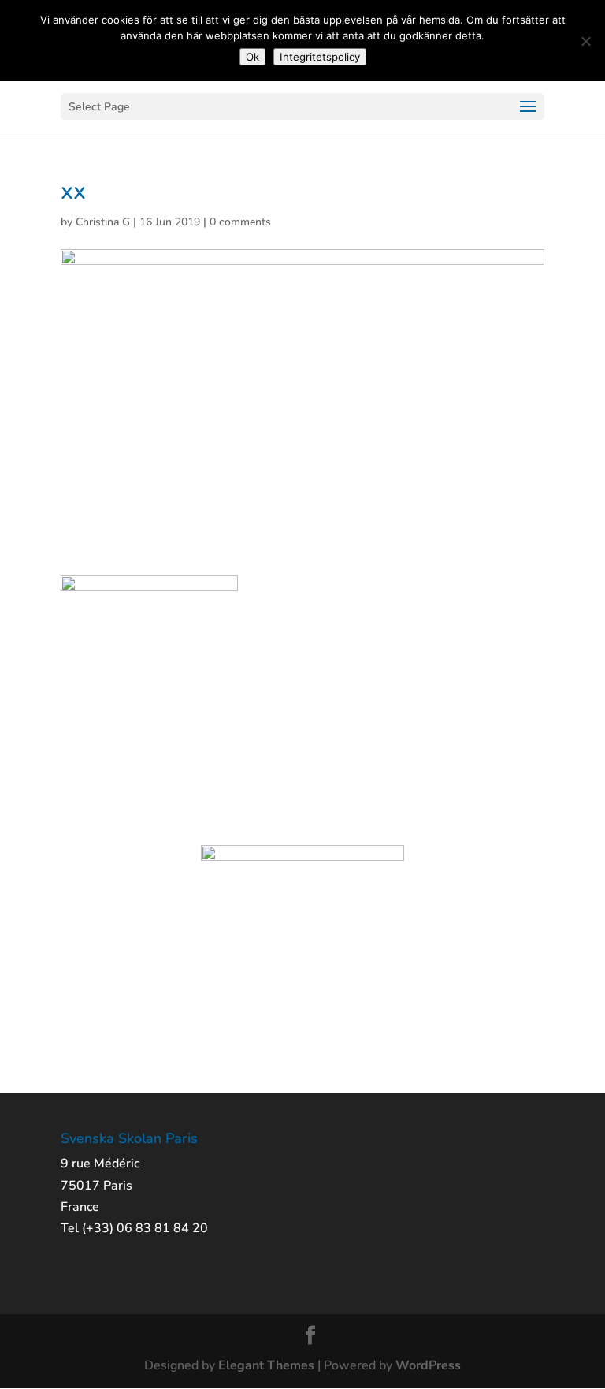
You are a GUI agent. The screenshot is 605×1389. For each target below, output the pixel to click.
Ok (252, 56)
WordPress (428, 1365)
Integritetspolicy (320, 56)
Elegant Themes (266, 1365)
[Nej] (585, 41)
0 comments (240, 221)
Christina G (103, 221)
